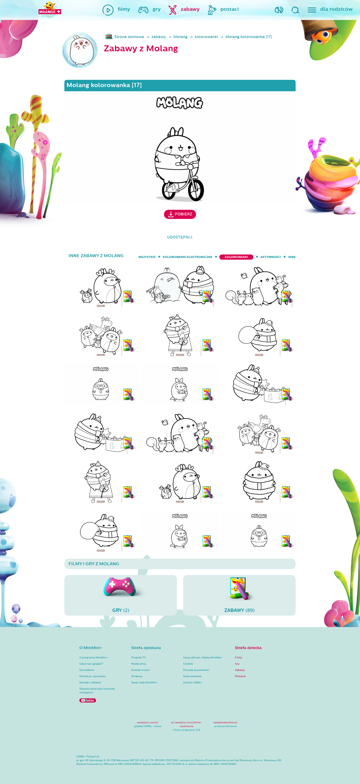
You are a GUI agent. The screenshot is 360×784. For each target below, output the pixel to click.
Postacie (240, 676)
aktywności (270, 257)
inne (292, 257)
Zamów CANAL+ (192, 682)
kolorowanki (206, 37)
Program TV (138, 657)
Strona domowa (129, 37)
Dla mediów (86, 670)
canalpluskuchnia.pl (225, 722)
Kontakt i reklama (90, 682)
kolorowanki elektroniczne (187, 257)
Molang (180, 37)
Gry (237, 664)
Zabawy (240, 670)
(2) (120, 610)
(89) (239, 610)
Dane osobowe (192, 676)
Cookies (188, 664)
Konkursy (136, 676)
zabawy (158, 37)
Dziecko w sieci (140, 670)
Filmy (238, 657)
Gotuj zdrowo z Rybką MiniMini (202, 657)
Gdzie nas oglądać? (91, 664)
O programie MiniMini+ (93, 657)
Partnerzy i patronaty (92, 676)
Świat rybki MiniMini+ (144, 682)
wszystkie (147, 257)
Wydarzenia (138, 664)
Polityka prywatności (196, 670)
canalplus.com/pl (147, 722)
